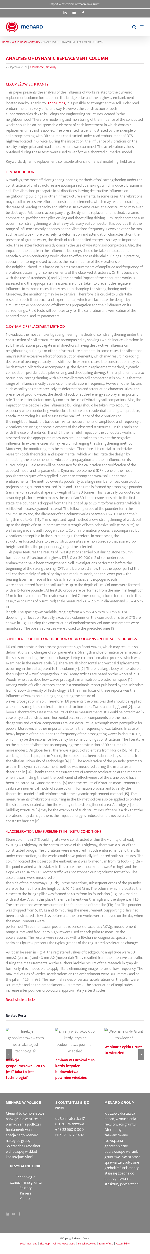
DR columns (55, 103)
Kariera (25, 1193)
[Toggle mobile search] (134, 27)
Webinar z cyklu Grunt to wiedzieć (124, 1035)
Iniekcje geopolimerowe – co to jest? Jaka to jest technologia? (26, 1042)
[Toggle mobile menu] (142, 27)
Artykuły (34, 42)
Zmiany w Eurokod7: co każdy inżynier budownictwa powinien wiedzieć (75, 1042)
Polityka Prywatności (64, 1243)
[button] (9, 1054)
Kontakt (26, 1198)
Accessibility (122, 1243)
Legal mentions (28, 1243)
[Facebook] (19, 1214)
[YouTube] (13, 1214)
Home (6, 42)
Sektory (26, 1188)
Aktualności (19, 42)
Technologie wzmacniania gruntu (26, 1180)
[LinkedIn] (7, 1214)
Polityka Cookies (87, 1243)
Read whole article (20, 999)
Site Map (45, 1243)
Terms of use (106, 1243)
